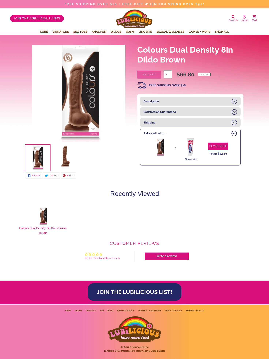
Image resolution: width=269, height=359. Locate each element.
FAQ (102, 310)
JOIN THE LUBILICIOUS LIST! (37, 18)
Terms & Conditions (149, 310)
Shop (68, 310)
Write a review (166, 256)
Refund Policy (125, 310)
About (78, 310)
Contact (91, 310)
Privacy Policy (173, 310)
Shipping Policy (195, 310)
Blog (110, 310)
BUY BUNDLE (218, 146)
